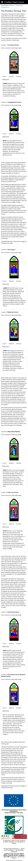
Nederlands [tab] (5, 79)
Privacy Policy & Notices (11, 849)
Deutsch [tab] (11, 76)
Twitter (14, 843)
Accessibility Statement (17, 850)
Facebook (20, 842)
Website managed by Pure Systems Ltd (14, 860)
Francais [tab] (18, 76)
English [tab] (4, 76)
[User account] (2, 2)
